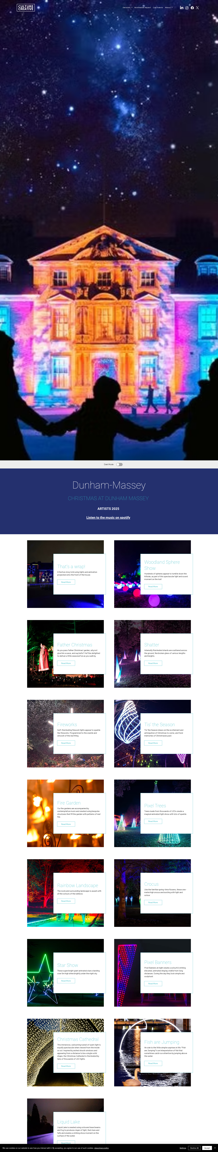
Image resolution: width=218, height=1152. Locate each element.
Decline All (194, 1148)
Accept (207, 1148)
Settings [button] (183, 1148)
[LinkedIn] (182, 8)
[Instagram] (187, 8)
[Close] (214, 1148)
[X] (197, 8)
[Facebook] (192, 8)
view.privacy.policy (101, 1148)
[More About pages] (172, 7)
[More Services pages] (131, 7)
